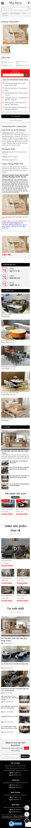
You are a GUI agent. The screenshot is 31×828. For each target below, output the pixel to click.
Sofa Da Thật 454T (22, 595)
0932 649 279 (15, 278)
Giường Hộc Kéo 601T (7, 419)
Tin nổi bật (6, 427)
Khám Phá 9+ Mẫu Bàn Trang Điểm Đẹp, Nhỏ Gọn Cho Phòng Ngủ (19, 468)
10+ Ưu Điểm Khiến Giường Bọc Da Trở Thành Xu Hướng (9, 727)
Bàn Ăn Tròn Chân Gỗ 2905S (7, 509)
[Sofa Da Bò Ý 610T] (15, 304)
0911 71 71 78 (14, 271)
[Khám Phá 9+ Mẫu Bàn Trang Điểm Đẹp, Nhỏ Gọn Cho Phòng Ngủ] (5, 470)
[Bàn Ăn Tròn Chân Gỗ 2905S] (8, 503)
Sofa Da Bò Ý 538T (6, 560)
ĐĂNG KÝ (25, 756)
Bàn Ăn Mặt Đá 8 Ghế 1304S (8, 367)
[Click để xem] (15, 34)
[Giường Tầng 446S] (15, 244)
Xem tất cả (15, 497)
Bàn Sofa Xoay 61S (6, 578)
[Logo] (15, 3)
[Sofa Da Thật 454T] (23, 590)
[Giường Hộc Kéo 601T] (15, 408)
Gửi (26, 75)
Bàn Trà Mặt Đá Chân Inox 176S (7, 596)
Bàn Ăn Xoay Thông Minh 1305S (10, 393)
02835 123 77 (15, 285)
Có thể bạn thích (8, 290)
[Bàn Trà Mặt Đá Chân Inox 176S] (7, 590)
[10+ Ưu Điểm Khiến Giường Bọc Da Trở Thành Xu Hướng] (24, 729)
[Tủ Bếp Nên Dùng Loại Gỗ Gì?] (24, 719)
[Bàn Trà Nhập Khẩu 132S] (15, 330)
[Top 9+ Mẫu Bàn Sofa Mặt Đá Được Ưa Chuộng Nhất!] (5, 486)
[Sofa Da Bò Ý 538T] (15, 548)
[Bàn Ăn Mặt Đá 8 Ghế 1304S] (15, 356)
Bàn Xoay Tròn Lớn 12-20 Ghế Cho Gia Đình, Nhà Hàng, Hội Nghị (19, 476)
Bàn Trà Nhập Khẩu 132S (8, 341)
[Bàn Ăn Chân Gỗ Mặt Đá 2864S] (23, 503)
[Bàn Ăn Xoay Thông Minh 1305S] (15, 382)
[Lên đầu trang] (27, 799)
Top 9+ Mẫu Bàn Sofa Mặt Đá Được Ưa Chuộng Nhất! (19, 484)
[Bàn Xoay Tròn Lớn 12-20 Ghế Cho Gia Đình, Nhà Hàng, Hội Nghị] (5, 478)
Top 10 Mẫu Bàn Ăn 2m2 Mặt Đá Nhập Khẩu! (18, 461)
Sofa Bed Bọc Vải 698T (23, 578)
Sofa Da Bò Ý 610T (6, 314)
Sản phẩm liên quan (15, 493)
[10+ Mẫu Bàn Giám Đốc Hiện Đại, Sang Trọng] (15, 440)
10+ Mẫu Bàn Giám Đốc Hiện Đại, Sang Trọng (14, 452)
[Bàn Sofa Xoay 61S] (7, 573)
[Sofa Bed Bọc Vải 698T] (23, 573)
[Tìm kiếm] (28, 8)
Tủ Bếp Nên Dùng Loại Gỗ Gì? (9, 716)
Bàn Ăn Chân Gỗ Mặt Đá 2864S (22, 509)
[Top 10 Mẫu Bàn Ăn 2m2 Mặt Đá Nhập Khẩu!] (5, 463)
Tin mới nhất (15, 608)
